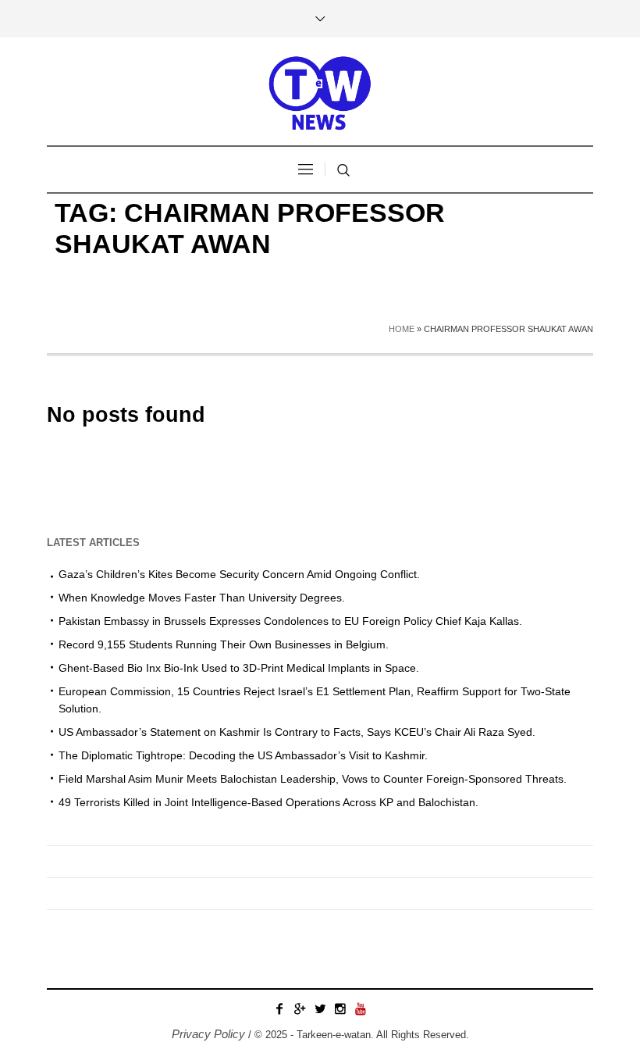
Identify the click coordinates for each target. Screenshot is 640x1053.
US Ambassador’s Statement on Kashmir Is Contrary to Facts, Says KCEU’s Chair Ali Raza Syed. (297, 732)
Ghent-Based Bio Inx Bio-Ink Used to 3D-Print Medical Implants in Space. (239, 668)
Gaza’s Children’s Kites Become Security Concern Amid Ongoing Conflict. (239, 574)
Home (401, 329)
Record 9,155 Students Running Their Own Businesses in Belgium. (224, 644)
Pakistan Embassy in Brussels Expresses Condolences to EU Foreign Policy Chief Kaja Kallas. (290, 621)
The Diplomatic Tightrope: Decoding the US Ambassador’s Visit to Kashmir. (243, 755)
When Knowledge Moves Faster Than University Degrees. (202, 597)
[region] (203, 924)
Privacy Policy (208, 1034)
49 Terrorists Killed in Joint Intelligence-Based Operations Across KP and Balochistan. (268, 802)
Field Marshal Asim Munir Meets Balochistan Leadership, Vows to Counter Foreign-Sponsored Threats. (313, 779)
